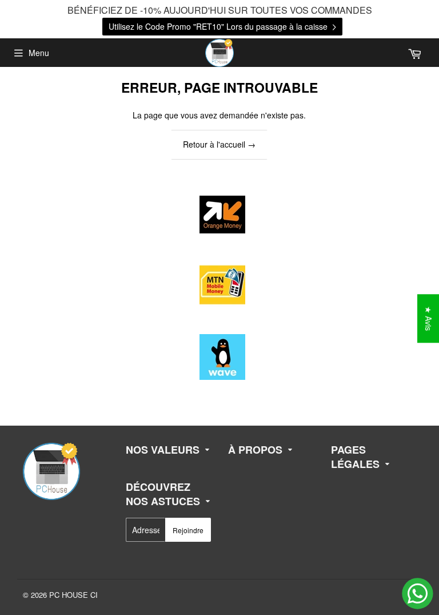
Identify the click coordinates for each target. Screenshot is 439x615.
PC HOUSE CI (73, 594)
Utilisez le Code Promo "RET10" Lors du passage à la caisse (219, 26)
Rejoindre (188, 530)
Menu (39, 52)
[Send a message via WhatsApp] (417, 593)
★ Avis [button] (428, 318)
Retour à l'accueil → (219, 144)
